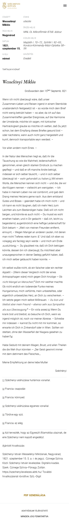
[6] (49, 310)
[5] (40, 255)
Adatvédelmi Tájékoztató (35, 511)
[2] (11, 241)
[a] (12, 337)
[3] (24, 241)
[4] (15, 246)
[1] (50, 179)
